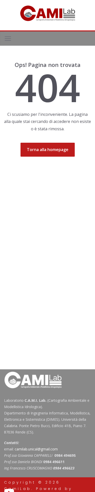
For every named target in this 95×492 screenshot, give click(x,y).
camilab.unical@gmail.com (36, 449)
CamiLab (17, 488)
